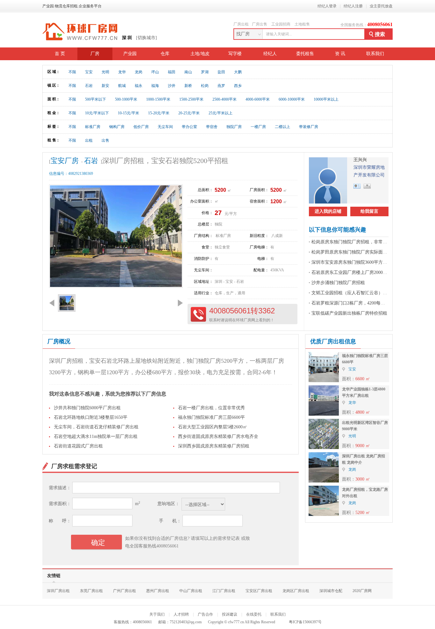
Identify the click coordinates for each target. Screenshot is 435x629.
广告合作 (205, 614)
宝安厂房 (65, 161)
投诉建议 (229, 614)
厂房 (94, 53)
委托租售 (305, 53)
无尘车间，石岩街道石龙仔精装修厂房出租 (96, 427)
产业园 (130, 53)
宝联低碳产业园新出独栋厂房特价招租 (349, 313)
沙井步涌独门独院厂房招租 (338, 282)
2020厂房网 (362, 591)
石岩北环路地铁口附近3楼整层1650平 (90, 417)
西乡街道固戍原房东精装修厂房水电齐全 (218, 436)
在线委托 (253, 614)
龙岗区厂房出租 (295, 591)
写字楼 (235, 53)
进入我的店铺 (328, 211)
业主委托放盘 (381, 6)
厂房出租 (241, 24)
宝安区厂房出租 (259, 591)
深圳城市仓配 (330, 591)
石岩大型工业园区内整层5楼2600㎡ (212, 427)
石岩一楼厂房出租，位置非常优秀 (211, 407)
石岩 (91, 161)
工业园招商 (280, 24)
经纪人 (270, 53)
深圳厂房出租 (58, 591)
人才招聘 (181, 614)
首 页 (60, 53)
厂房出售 (259, 24)
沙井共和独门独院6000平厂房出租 (87, 407)
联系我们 (375, 53)
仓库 (164, 53)
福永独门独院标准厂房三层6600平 (211, 417)
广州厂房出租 (124, 591)
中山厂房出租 (190, 591)
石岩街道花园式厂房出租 (78, 446)
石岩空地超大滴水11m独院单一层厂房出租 (96, 436)
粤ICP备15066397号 (305, 622)
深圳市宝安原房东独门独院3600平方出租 (351, 262)
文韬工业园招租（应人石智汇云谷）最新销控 (356, 292)
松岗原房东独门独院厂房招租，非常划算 (351, 241)
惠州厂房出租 (157, 591)
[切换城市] (146, 37)
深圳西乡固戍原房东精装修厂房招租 (213, 446)
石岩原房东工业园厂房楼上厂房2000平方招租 (356, 272)
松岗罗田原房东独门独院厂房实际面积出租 (353, 252)
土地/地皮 (200, 53)
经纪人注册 (353, 6)
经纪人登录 (327, 6)
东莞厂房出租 (91, 591)
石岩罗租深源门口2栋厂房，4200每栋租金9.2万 (357, 303)
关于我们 (157, 614)
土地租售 (302, 24)
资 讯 (340, 53)
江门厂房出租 (223, 591)
